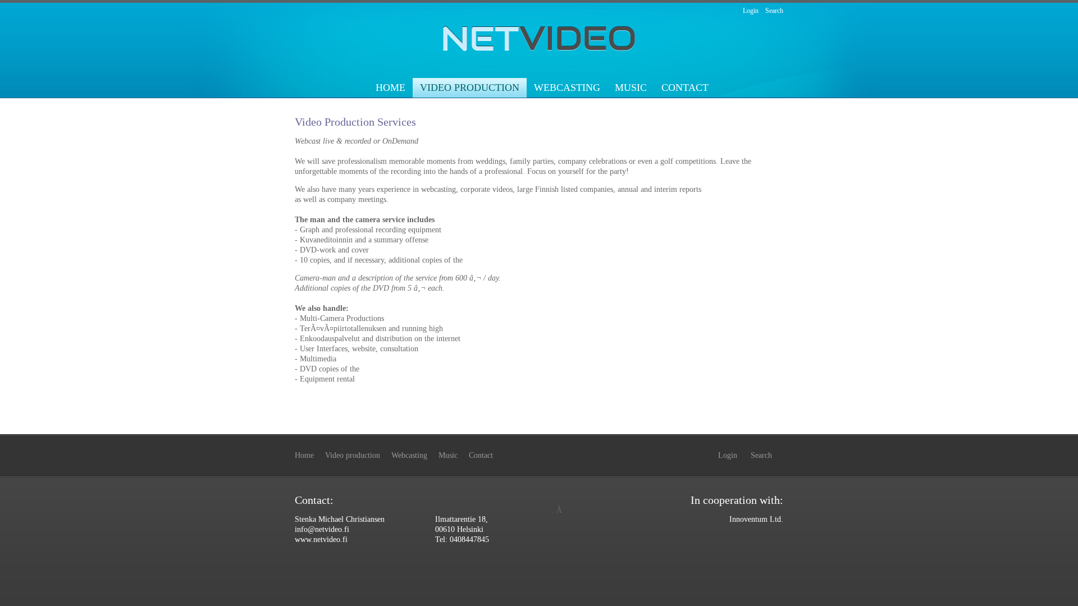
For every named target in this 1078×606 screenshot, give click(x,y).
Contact (685, 87)
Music (631, 87)
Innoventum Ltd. (756, 519)
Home (390, 87)
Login (751, 11)
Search (774, 11)
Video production (469, 87)
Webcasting (567, 87)
